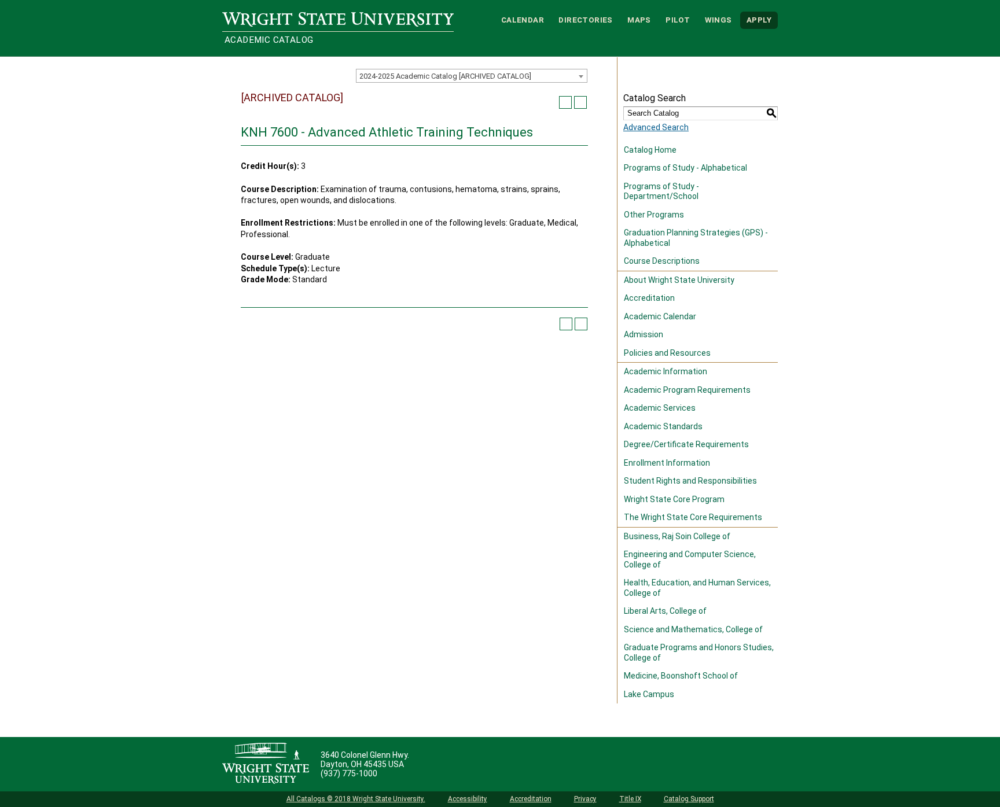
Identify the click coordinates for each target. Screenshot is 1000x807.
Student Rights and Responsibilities (690, 480)
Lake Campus (649, 694)
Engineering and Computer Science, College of (690, 559)
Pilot (678, 20)
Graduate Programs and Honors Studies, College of (699, 652)
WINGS (718, 20)
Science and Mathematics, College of (693, 629)
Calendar (522, 20)
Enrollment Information (667, 462)
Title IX (630, 799)
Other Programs (654, 214)
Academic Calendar (660, 316)
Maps (639, 20)
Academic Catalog (269, 40)
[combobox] (471, 76)
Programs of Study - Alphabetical (685, 167)
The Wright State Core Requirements (693, 517)
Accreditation (649, 298)
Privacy (585, 799)
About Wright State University (679, 280)
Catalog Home (650, 149)
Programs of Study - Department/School (661, 191)
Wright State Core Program (674, 499)
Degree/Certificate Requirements (686, 444)
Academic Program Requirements (687, 390)
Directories (585, 20)
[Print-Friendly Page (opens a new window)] (565, 102)
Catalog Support (689, 799)
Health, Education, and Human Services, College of (697, 588)
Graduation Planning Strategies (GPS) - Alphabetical (696, 238)
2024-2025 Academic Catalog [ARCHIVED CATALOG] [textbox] (445, 76)
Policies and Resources (667, 353)
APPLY (759, 20)
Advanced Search (656, 127)
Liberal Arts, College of (665, 611)
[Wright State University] (265, 764)
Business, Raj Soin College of (677, 536)
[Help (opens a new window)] (580, 102)
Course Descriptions (662, 261)
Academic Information (665, 371)
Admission (643, 334)
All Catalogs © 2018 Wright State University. (355, 799)
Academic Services (660, 407)
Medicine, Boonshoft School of (681, 675)
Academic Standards (663, 426)
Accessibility (467, 799)
